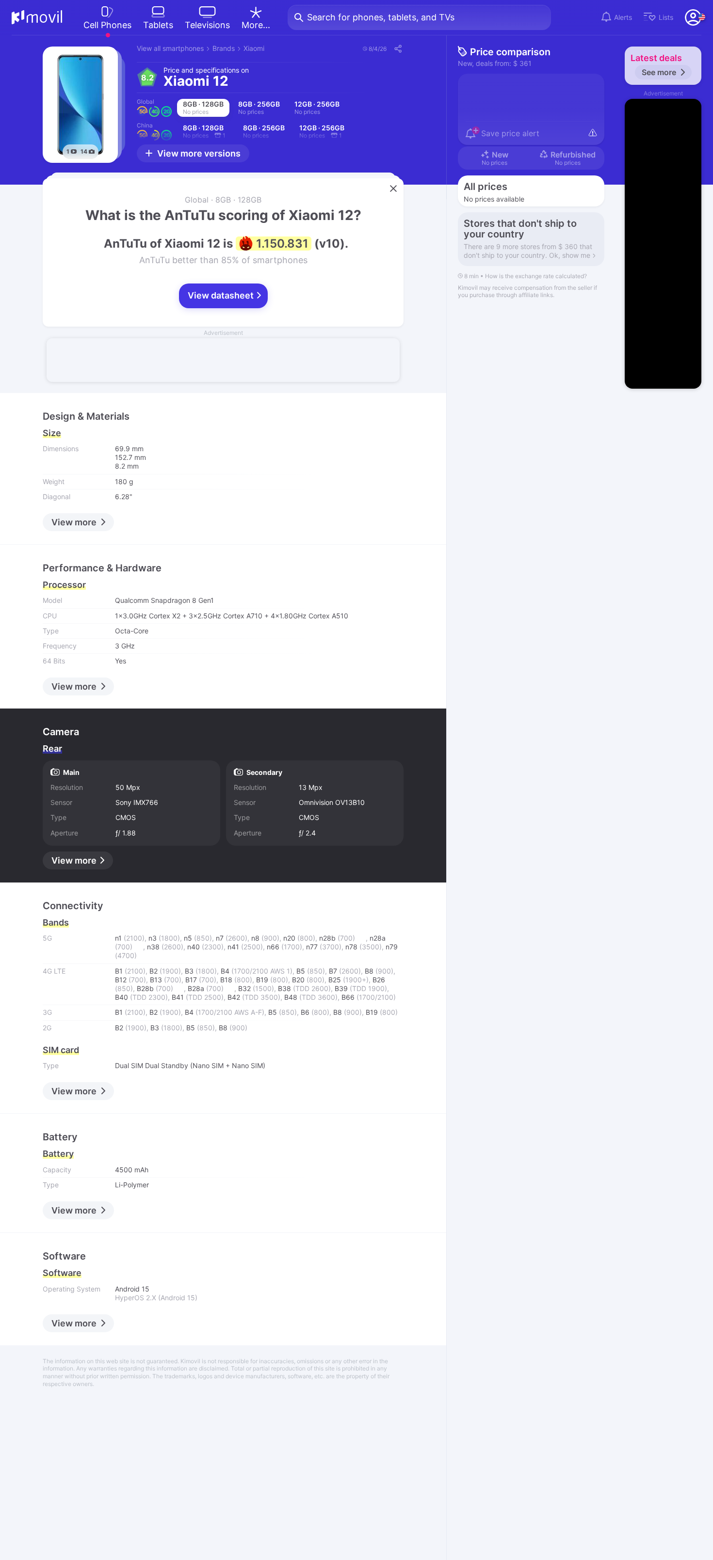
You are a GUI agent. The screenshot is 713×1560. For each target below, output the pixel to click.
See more (659, 72)
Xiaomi (253, 48)
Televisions (207, 25)
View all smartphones (170, 48)
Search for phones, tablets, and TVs (380, 17)
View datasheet (222, 295)
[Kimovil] (37, 17)
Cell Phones (107, 25)
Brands (223, 48)
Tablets (158, 25)
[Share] (397, 48)
